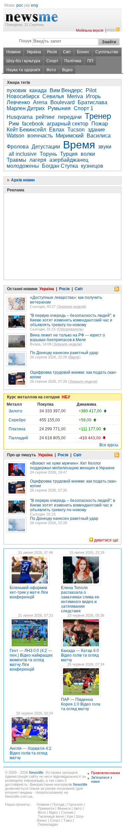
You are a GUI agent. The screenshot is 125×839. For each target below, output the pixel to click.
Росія (52, 52)
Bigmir (74, 357)
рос (19, 5)
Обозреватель (70, 329)
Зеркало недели (71, 307)
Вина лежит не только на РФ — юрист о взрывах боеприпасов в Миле (67, 337)
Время (79, 145)
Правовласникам (105, 773)
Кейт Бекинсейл (26, 129)
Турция (69, 154)
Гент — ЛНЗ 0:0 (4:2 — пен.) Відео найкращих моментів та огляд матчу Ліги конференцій (31, 660)
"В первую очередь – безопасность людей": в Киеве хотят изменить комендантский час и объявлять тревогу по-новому (72, 320)
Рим (14, 123)
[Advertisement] (57, 220)
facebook (33, 123)
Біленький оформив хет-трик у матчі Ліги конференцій (29, 592)
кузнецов (92, 166)
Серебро (17, 420)
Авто (78, 808)
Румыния (59, 108)
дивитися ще (106, 540)
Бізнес (83, 52)
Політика (72, 61)
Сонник (67, 812)
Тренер (98, 115)
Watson (15, 135)
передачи (70, 117)
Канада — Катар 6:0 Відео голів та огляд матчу (80, 655)
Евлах (56, 129)
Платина (17, 429)
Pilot (91, 90)
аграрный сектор (67, 123)
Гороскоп (75, 804)
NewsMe (36, 772)
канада (38, 90)
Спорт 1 (83, 108)
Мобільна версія (89, 30)
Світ (67, 52)
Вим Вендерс (66, 90)
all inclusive (23, 154)
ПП (90, 61)
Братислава (92, 102)
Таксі (67, 820)
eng (34, 5)
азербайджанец (68, 160)
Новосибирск (23, 96)
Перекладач (48, 824)
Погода (58, 804)
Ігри (70, 816)
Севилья (53, 96)
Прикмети (46, 808)
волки (88, 154)
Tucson (76, 129)
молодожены (23, 166)
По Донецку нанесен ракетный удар (64, 352)
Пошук (25, 41)
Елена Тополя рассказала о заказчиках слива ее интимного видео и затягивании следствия (80, 599)
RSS (111, 30)
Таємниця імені (51, 816)
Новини (13, 52)
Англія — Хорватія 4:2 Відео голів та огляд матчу (30, 753)
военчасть (40, 135)
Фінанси (64, 808)
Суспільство (106, 52)
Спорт (52, 61)
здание (96, 129)
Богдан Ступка (60, 166)
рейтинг (45, 117)
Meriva (75, 96)
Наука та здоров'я (23, 70)
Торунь (48, 154)
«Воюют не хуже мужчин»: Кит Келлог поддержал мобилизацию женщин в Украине (72, 465)
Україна (34, 52)
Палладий (18, 438)
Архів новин (22, 180)
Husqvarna (20, 117)
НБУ (66, 397)
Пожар (99, 123)
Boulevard (62, 102)
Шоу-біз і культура (23, 61)
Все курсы (108, 445)
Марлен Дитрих (26, 108)
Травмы (16, 160)
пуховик (16, 90)
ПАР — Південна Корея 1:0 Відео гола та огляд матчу (80, 704)
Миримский (70, 135)
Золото (15, 411)
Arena (40, 102)
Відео (67, 70)
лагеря (37, 160)
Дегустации (46, 146)
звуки (104, 146)
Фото (51, 70)
